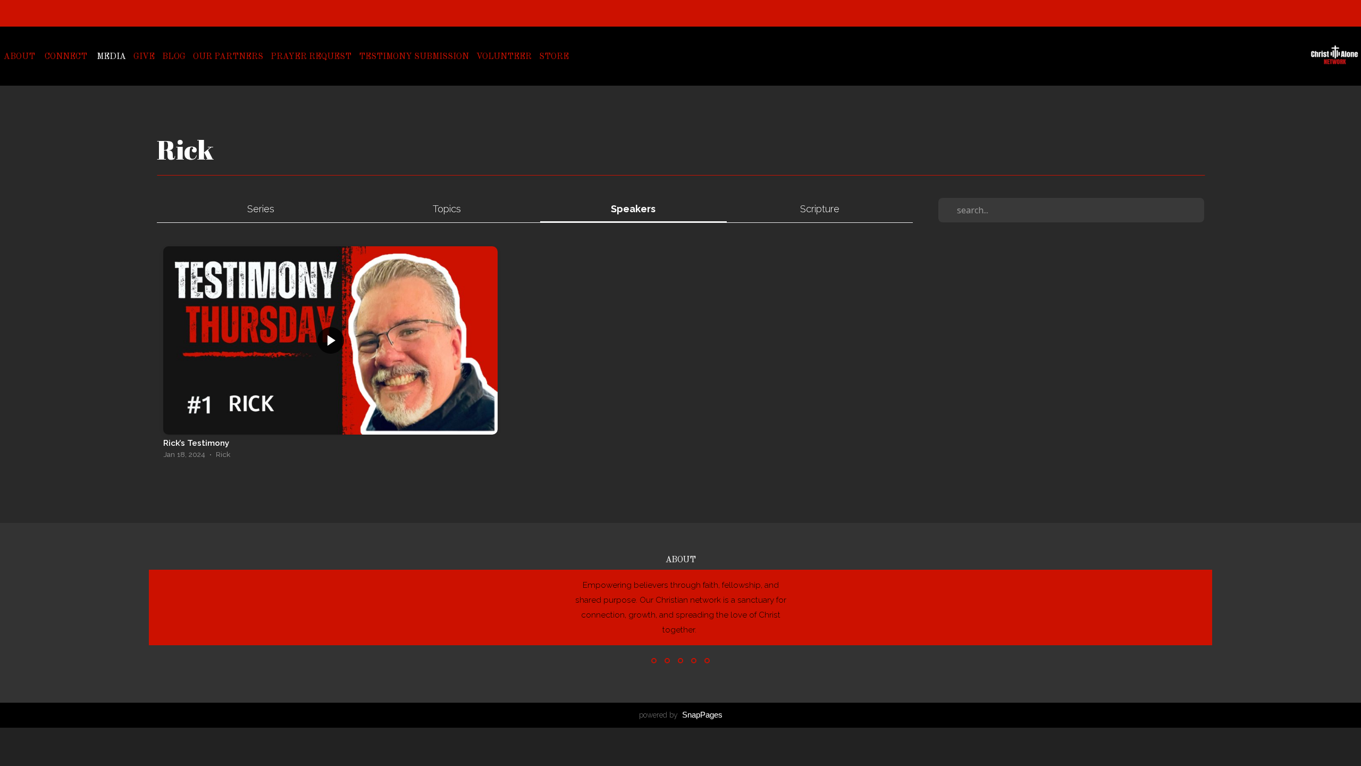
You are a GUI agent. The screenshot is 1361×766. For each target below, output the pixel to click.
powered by (680, 715)
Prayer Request (311, 57)
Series (260, 208)
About (20, 57)
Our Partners (228, 57)
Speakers (633, 208)
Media (111, 57)
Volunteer (504, 57)
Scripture (819, 208)
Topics (447, 208)
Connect (67, 57)
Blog (174, 57)
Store (554, 57)
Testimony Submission (414, 57)
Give (144, 57)
